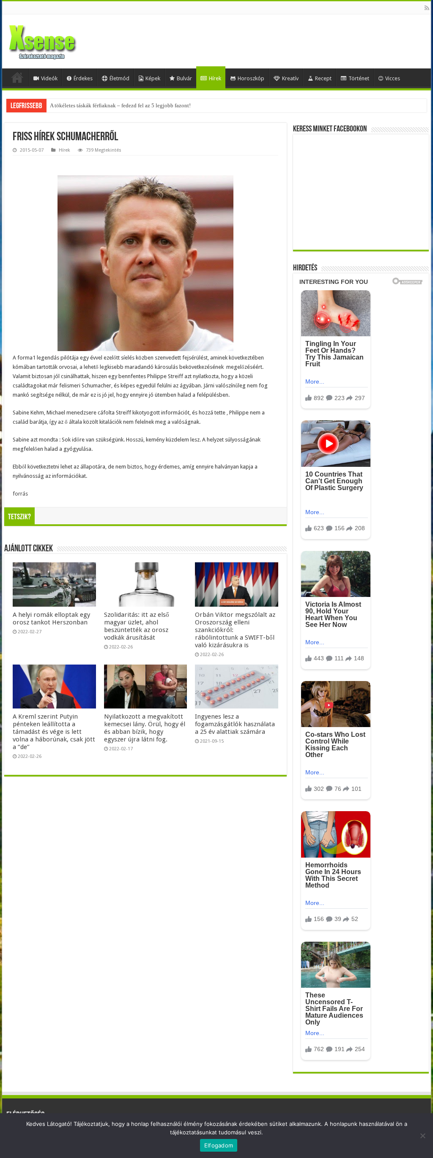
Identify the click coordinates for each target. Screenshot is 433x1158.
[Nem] (422, 1135)
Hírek (215, 78)
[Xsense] (61, 40)
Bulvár (184, 78)
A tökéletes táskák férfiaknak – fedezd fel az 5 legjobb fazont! (120, 105)
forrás (20, 493)
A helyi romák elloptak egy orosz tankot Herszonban (51, 618)
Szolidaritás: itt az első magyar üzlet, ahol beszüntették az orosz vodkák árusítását (136, 626)
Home (17, 77)
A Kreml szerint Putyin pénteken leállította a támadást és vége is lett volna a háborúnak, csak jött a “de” (54, 732)
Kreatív (290, 78)
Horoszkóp (251, 78)
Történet (358, 78)
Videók (49, 78)
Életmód (119, 78)
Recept (323, 78)
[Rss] (427, 8)
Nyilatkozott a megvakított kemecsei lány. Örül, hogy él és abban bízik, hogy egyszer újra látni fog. (144, 728)
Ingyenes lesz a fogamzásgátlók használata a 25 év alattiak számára (235, 724)
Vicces (392, 78)
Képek (152, 78)
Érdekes (83, 78)
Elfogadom (218, 1145)
